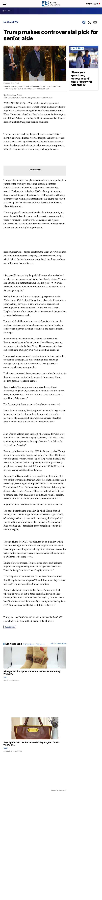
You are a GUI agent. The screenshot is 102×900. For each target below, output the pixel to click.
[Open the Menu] (4, 3)
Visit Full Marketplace (58, 644)
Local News (10, 22)
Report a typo (10, 627)
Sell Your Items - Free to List (34, 644)
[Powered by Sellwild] (62, 790)
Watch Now (92, 4)
